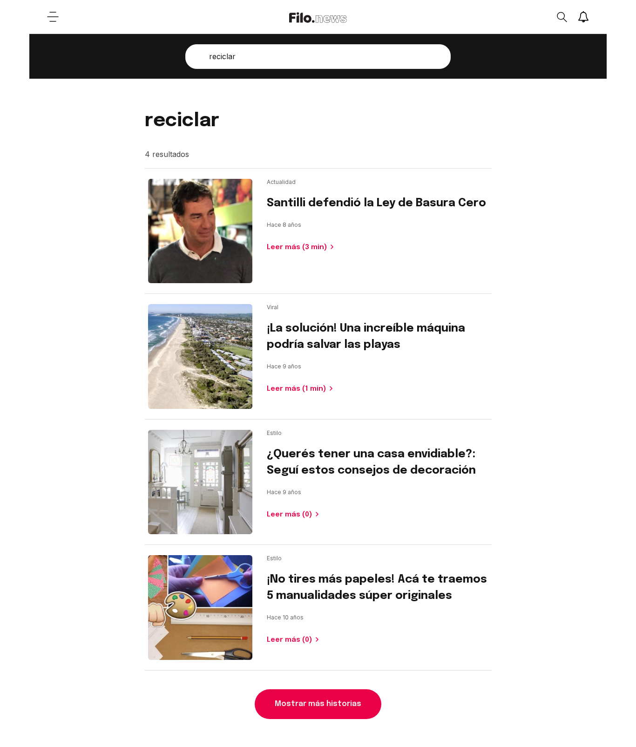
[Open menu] (52, 16)
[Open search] (561, 16)
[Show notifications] (583, 16)
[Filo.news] (318, 16)
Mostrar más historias (318, 704)
